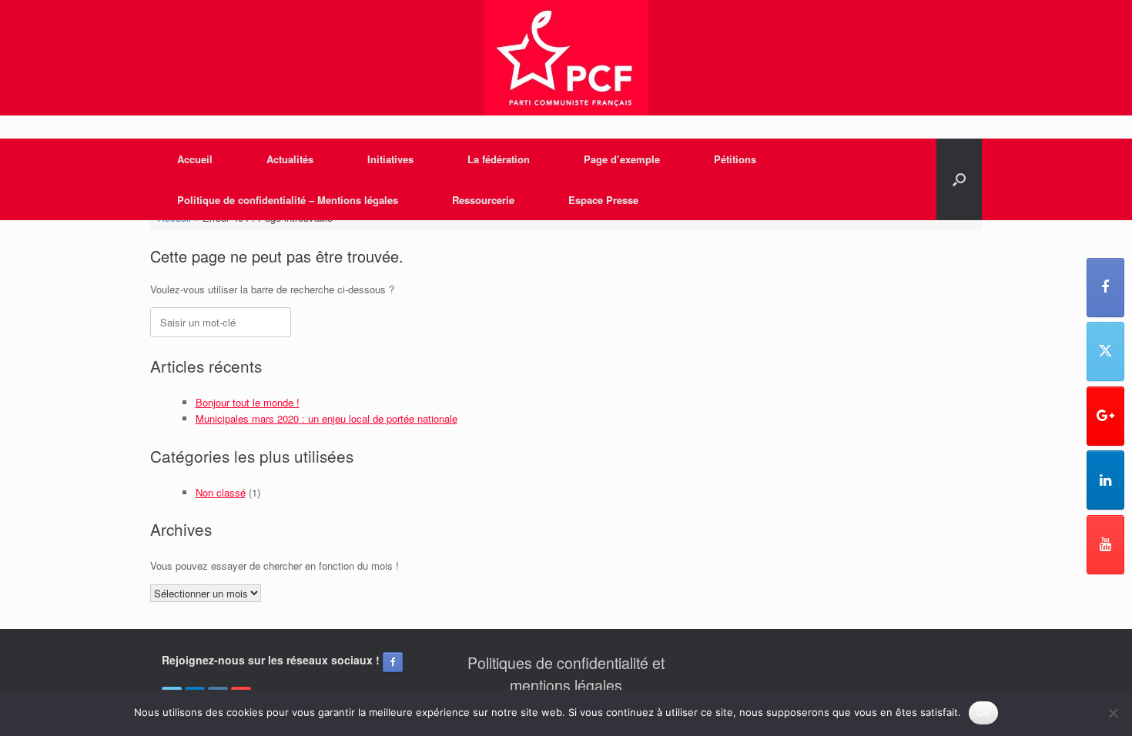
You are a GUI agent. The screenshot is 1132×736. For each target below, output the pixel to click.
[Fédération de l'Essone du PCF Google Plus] (1105, 416)
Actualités (289, 159)
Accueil (195, 159)
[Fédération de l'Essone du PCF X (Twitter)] (1105, 351)
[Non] (1112, 713)
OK (983, 712)
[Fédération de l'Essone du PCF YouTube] (1105, 544)
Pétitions (735, 159)
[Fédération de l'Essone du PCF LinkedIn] (1105, 480)
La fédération (498, 159)
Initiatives (390, 159)
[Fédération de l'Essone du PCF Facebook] (1105, 287)
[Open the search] (959, 179)
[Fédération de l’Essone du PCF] (566, 57)
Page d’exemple (622, 159)
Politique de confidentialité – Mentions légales (287, 199)
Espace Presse (603, 199)
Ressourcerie (483, 199)
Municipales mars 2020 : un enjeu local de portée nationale (326, 418)
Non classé (221, 492)
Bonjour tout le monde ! (248, 402)
